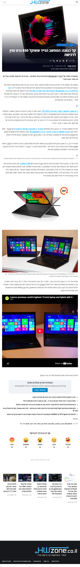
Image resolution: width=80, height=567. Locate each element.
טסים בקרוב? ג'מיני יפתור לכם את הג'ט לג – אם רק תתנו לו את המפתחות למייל (49, 401)
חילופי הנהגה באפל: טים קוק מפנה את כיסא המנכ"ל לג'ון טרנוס (9, 487)
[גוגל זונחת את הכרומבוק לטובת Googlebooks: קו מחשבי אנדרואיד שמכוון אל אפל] (55, 478)
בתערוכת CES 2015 (49, 111)
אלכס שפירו (72, 66)
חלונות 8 (23, 135)
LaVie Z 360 (25, 163)
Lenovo (57, 424)
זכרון (23, 287)
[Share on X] (63, 60)
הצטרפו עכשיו (40, 390)
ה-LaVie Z (74, 111)
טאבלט (42, 284)
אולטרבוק (44, 424)
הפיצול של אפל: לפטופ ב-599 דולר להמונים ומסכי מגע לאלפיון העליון (25, 487)
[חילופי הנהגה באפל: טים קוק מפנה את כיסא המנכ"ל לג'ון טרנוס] (9, 478)
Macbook (52, 76)
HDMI (75, 146)
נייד (21, 424)
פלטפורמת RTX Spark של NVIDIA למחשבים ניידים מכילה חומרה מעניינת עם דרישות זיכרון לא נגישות (41, 414)
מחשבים (72, 45)
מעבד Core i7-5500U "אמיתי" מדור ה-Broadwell (49, 132)
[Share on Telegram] (57, 60)
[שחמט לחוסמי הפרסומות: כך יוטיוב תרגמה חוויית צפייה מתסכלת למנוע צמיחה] (40, 478)
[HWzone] (40, 2)
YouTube (51, 424)
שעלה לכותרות (36, 91)
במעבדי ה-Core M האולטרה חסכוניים (28, 129)
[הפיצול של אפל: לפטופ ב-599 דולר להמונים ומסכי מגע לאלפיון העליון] (24, 478)
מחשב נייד (26, 424)
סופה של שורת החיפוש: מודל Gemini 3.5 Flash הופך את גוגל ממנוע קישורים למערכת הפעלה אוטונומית (70, 491)
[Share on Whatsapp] (60, 60)
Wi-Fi (36, 135)
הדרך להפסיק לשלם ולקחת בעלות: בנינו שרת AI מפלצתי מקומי (54, 397)
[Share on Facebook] (66, 60)
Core (62, 424)
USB (9, 143)
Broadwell (68, 424)
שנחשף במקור (63, 111)
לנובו (61, 76)
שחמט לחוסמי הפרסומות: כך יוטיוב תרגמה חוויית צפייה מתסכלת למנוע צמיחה (40, 489)
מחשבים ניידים (62, 45)
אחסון (73, 135)
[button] (76, 2)
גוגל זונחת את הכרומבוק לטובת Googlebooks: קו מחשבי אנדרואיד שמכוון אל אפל (55, 489)
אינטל (9, 129)
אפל (35, 424)
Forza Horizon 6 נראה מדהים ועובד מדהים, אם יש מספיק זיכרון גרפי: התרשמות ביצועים (46, 404)
